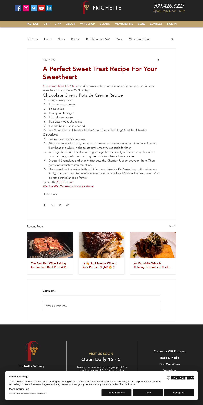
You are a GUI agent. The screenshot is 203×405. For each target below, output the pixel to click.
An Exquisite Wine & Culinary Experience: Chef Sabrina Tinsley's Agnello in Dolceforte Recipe (152, 265)
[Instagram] (26, 8)
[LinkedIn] (49, 8)
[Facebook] (18, 8)
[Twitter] (34, 8)
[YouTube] (41, 8)
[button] (172, 39)
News (61, 39)
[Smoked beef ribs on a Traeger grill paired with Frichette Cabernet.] (50, 245)
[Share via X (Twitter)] (52, 204)
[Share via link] (67, 204)
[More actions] (158, 60)
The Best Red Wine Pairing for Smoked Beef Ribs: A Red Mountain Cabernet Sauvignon (50, 265)
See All (172, 226)
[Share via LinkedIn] (59, 204)
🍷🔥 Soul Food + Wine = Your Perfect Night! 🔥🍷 (99, 265)
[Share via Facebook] (44, 204)
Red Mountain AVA (98, 39)
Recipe (75, 39)
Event (47, 39)
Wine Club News (140, 39)
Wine (119, 39)
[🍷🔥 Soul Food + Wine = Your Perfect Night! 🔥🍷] (101, 245)
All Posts (32, 39)
